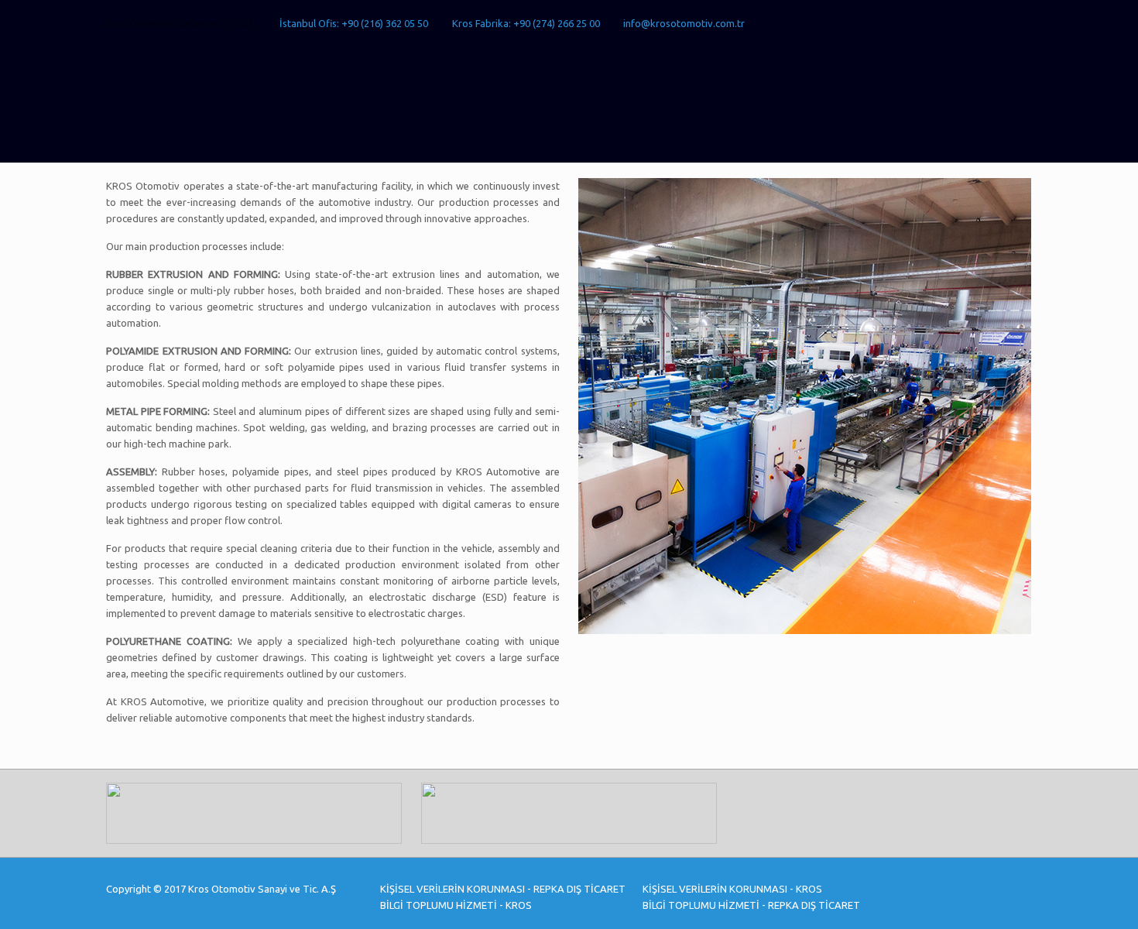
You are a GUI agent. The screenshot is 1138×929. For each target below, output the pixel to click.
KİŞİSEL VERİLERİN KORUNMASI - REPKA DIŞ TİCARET (503, 888)
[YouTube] (982, 22)
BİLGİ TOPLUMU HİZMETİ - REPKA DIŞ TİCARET (751, 905)
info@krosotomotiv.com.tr (684, 23)
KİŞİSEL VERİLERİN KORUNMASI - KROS (732, 888)
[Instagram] (1024, 22)
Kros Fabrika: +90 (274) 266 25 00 (526, 23)
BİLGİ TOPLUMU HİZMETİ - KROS (456, 905)
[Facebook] (961, 22)
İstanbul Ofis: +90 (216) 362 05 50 (353, 23)
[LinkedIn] (1003, 22)
